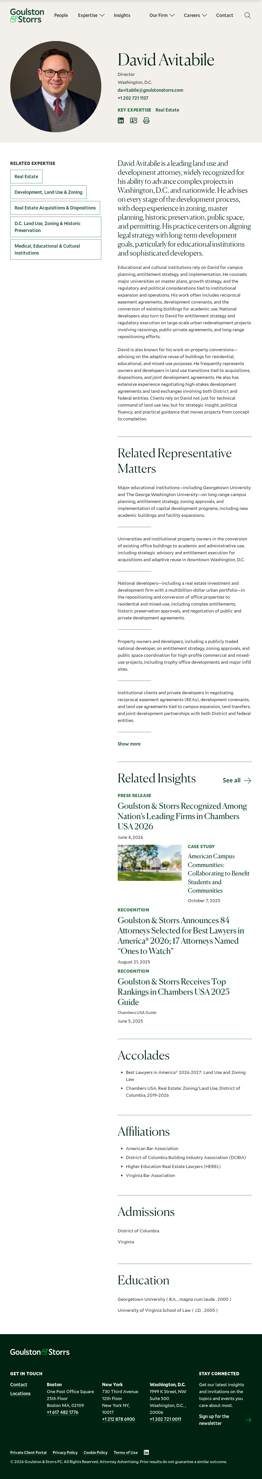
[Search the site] (248, 15)
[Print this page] (146, 120)
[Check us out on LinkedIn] (146, 1452)
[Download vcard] (133, 120)
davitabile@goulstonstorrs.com (150, 90)
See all (232, 780)
